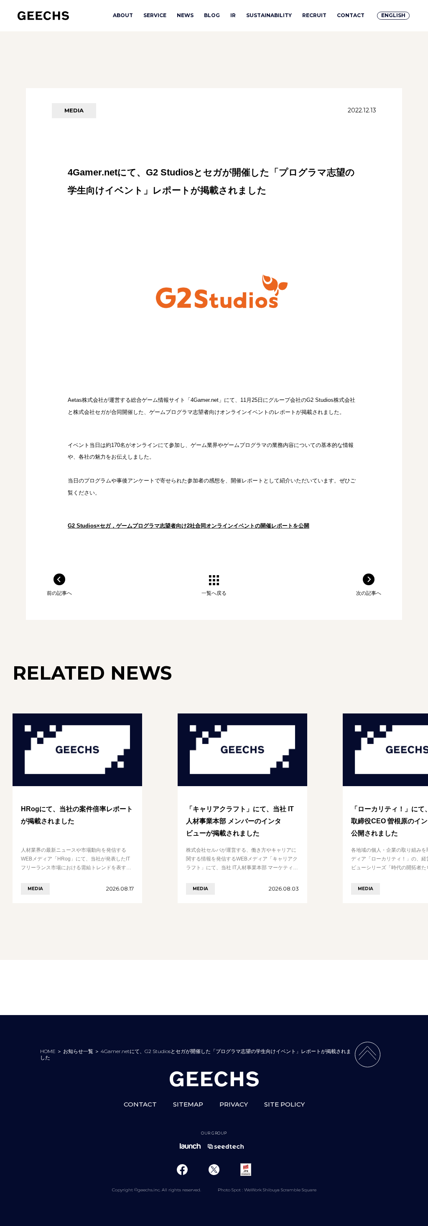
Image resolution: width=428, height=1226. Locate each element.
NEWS (185, 15)
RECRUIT (314, 15)
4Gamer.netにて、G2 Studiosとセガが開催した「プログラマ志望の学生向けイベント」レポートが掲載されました (195, 1054)
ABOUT (123, 15)
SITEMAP (188, 1104)
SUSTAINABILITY (269, 15)
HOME (48, 1051)
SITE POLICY (284, 1104)
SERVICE (154, 15)
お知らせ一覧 (78, 1051)
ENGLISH (393, 15)
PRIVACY (233, 1104)
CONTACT (350, 15)
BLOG (212, 15)
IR (233, 15)
